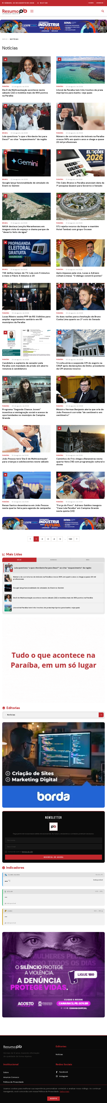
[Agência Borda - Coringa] (53, 765)
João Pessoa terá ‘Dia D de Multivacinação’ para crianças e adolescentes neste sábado (25, 460)
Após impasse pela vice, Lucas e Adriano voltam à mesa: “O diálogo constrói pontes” (79, 274)
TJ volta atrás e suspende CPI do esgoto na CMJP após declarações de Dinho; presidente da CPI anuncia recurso (80, 366)
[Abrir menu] (32, 11)
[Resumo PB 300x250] (53, 660)
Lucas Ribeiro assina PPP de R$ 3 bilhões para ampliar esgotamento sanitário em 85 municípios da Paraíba (26, 319)
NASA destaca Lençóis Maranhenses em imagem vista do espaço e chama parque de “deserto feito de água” (25, 229)
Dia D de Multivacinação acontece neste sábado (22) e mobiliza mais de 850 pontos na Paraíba (25, 93)
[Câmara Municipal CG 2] (53, 974)
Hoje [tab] (19, 560)
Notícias (11, 715)
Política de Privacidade (13, 1082)
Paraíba (5, 86)
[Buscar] (103, 11)
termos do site (27, 852)
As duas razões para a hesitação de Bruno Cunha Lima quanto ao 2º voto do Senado (78, 318)
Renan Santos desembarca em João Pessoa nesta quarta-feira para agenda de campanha (26, 507)
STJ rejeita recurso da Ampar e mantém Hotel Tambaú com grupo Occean (77, 228)
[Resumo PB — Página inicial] (14, 11)
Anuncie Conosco (11, 1077)
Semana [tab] (53, 560)
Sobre (91, 3)
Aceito (53, 1099)
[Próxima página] (76, 539)
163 (70, 539)
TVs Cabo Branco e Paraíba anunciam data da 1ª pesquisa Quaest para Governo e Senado (80, 184)
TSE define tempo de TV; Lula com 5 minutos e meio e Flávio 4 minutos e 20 (26, 274)
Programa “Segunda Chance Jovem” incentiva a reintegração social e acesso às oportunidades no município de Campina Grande (25, 414)
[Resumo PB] (27, 1046)
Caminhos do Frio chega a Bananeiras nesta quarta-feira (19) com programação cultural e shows (80, 461)
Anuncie (100, 3)
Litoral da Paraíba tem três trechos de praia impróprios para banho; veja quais (79, 91)
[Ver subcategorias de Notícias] (101, 714)
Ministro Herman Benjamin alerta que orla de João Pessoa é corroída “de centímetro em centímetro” (80, 412)
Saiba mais (64, 1091)
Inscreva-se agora (53, 857)
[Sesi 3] (53, 26)
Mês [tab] (87, 560)
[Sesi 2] (53, 523)
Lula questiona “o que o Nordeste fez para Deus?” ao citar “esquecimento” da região (24, 138)
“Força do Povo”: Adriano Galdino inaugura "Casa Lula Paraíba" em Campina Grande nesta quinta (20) (78, 508)
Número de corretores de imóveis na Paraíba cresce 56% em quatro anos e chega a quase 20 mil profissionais (80, 139)
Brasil (5, 133)
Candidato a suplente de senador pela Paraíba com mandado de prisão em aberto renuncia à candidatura (25, 366)
